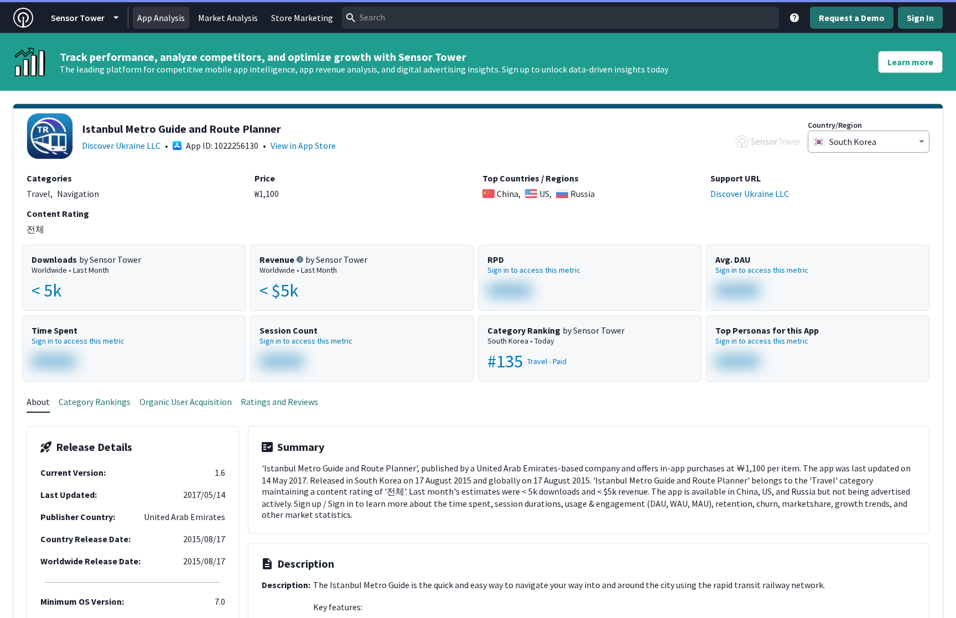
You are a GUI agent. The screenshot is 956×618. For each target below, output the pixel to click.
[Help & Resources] (794, 18)
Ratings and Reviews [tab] (279, 401)
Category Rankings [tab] (95, 401)
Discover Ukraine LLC (121, 145)
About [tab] (38, 401)
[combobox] (560, 18)
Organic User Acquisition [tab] (185, 401)
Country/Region (835, 125)
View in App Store (303, 145)
